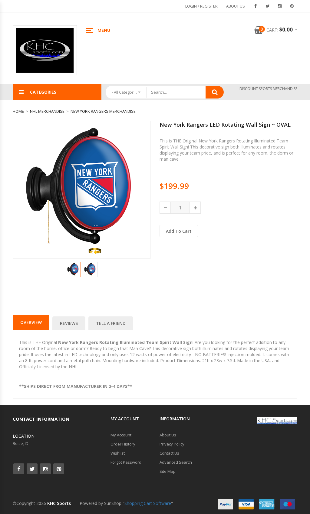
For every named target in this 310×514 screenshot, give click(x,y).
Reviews (69, 323)
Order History (122, 444)
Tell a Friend (111, 323)
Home (18, 111)
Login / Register (201, 6)
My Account (120, 435)
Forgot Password (125, 462)
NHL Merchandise (47, 111)
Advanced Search (176, 462)
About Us (235, 6)
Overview (31, 322)
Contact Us (169, 453)
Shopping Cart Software (147, 503)
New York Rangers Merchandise (103, 111)
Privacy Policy (172, 444)
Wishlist (117, 453)
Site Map (168, 471)
